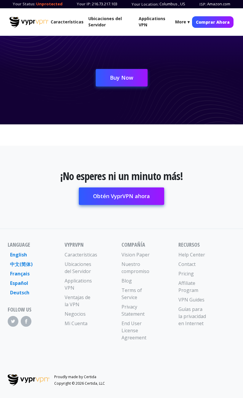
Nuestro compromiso (135, 268)
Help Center (191, 254)
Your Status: (24, 4)
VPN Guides (191, 299)
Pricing (186, 273)
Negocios (75, 314)
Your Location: (145, 4)
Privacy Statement (133, 310)
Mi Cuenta (76, 323)
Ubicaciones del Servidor (105, 22)
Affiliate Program (188, 286)
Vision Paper (136, 254)
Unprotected (49, 4)
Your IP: (84, 4)
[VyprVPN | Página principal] (28, 22)
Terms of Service (132, 294)
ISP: (202, 4)
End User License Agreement (134, 330)
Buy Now (121, 77)
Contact (187, 264)
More (180, 22)
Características (67, 22)
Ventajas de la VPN (77, 301)
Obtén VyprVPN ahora (121, 196)
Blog (127, 280)
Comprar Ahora (213, 22)
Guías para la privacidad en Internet (192, 316)
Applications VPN (152, 22)
